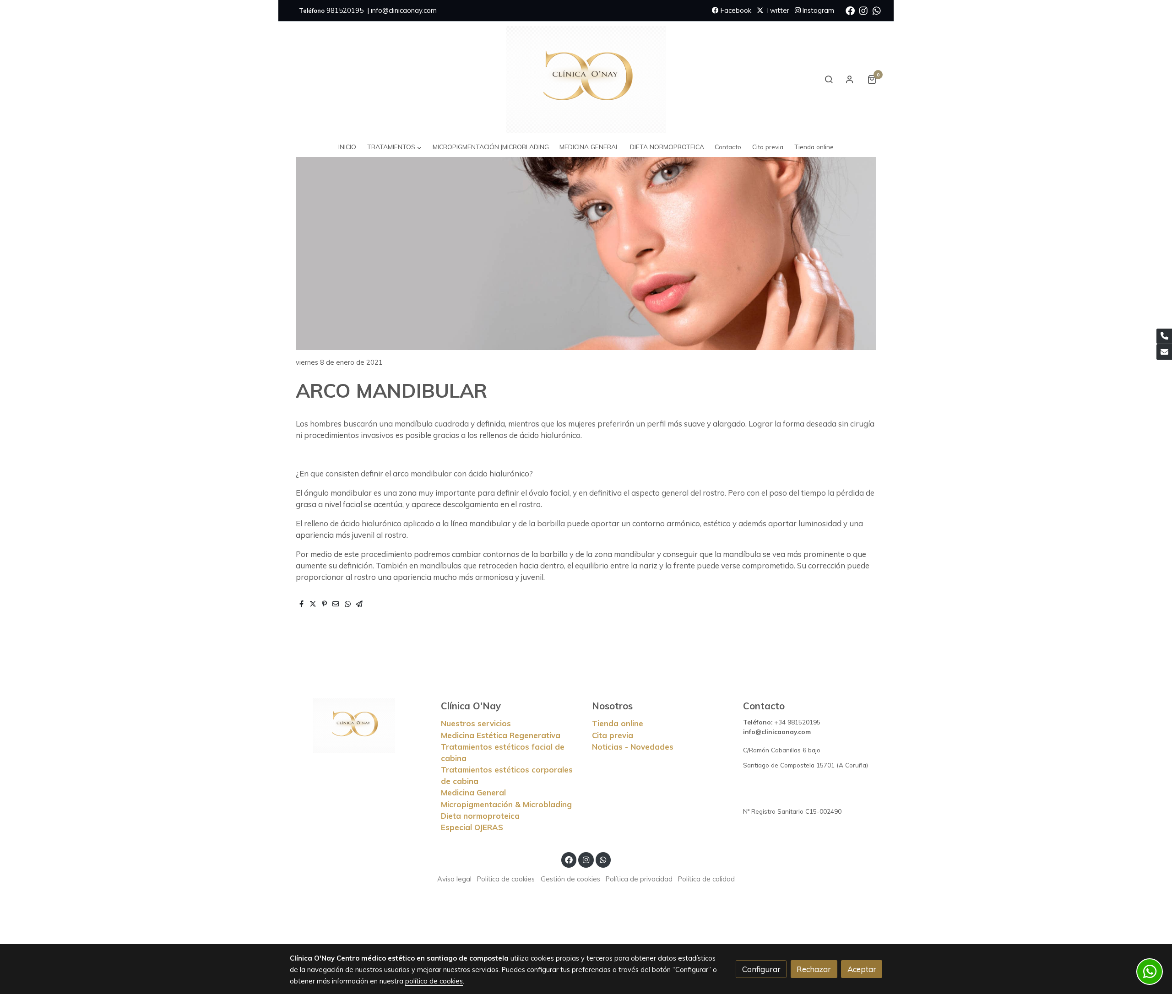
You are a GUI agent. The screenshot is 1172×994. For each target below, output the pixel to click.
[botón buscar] (828, 79)
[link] (586, 79)
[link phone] (1164, 336)
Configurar (761, 969)
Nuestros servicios (476, 723)
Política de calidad (706, 879)
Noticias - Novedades (632, 746)
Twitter (776, 10)
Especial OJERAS (472, 827)
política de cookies (434, 981)
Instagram (817, 10)
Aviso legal (454, 879)
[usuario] (849, 79)
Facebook (735, 10)
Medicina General (473, 792)
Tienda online (617, 723)
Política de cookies (506, 879)
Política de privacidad (639, 879)
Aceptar (861, 969)
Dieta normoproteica (480, 816)
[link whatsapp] (877, 10)
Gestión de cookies (570, 879)
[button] (394, 147)
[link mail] (1164, 352)
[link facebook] (850, 10)
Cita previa (612, 735)
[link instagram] (863, 10)
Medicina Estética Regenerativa (500, 735)
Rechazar (814, 969)
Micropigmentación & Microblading (506, 804)
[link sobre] (359, 725)
